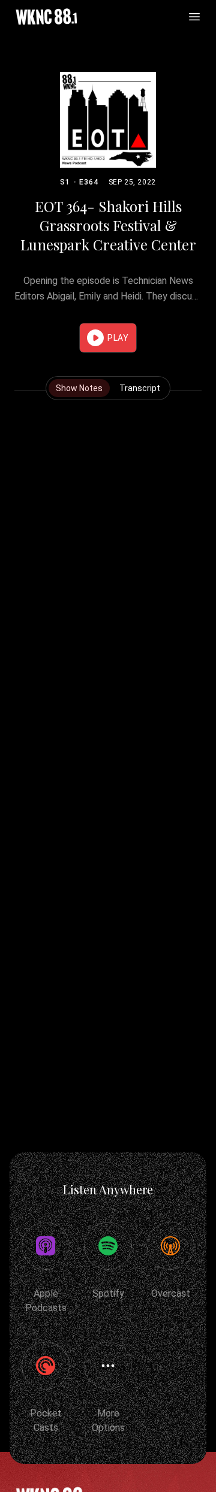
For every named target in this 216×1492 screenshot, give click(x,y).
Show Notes (79, 388)
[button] (108, 337)
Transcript (139, 388)
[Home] (46, 16)
